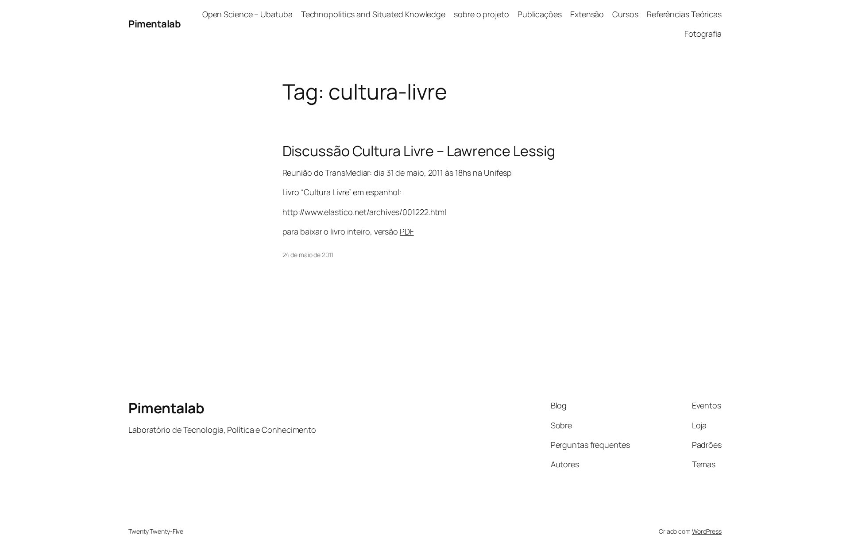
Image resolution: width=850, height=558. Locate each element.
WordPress (707, 531)
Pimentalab (154, 24)
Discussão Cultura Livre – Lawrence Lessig (418, 151)
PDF (407, 231)
